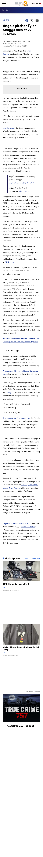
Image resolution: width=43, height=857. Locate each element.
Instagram (10, 392)
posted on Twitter (28, 526)
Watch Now (36, 3)
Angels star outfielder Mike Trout (17, 523)
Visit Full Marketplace (32, 558)
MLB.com (9, 262)
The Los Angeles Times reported (16, 417)
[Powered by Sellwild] (37, 691)
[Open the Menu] (4, 3)
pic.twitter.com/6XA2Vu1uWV (21, 182)
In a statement (8, 127)
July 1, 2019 (23, 191)
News (6, 20)
